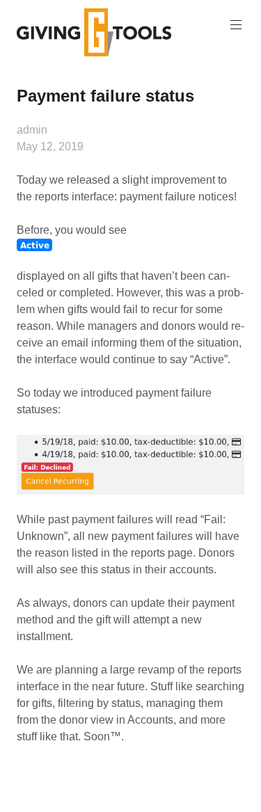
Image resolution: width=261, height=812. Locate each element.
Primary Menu (236, 25)
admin (32, 130)
